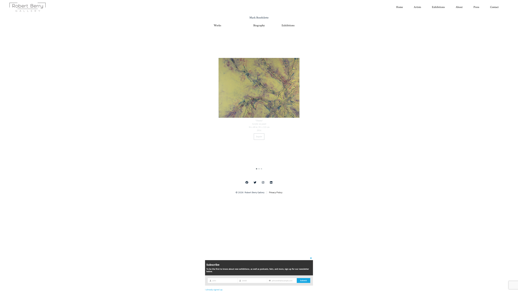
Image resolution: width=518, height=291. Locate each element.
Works (217, 25)
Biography (259, 25)
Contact (494, 7)
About (459, 7)
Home (399, 7)
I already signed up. (214, 289)
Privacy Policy (275, 192)
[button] (256, 168)
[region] (259, 101)
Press (476, 7)
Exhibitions (438, 7)
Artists (417, 7)
